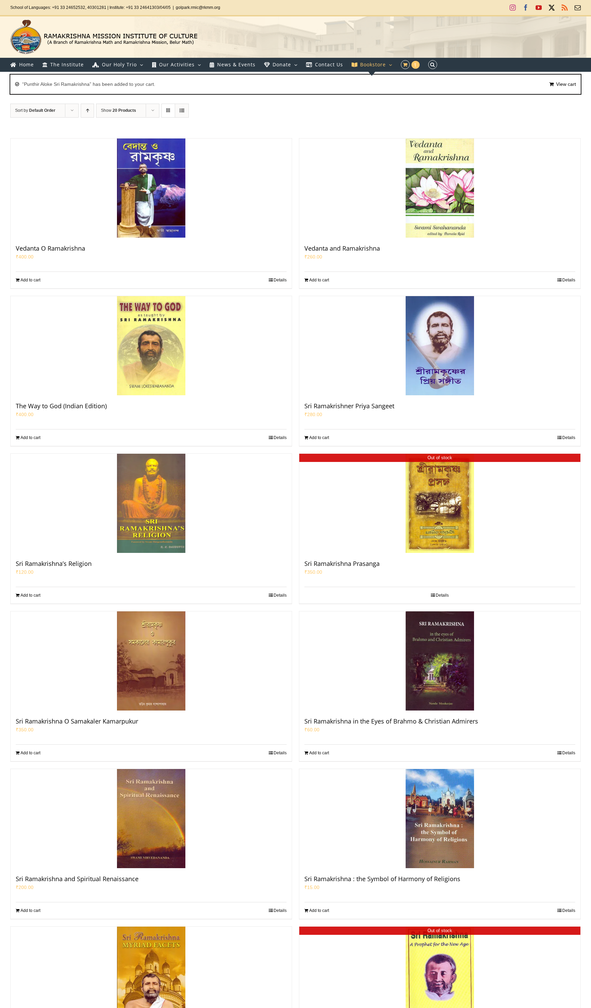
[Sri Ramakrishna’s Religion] (151, 503)
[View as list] (181, 110)
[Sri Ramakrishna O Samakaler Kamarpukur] (151, 661)
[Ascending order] (87, 111)
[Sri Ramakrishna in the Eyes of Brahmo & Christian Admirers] (439, 661)
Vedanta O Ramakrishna (50, 248)
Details (280, 280)
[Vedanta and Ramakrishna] (439, 188)
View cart (566, 84)
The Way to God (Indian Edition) (61, 406)
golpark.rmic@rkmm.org (198, 7)
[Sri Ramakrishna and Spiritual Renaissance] (151, 818)
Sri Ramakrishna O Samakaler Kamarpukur (77, 721)
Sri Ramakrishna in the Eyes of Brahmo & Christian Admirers (391, 721)
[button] (432, 64)
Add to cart (30, 280)
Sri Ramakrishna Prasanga (342, 563)
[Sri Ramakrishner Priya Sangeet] (439, 345)
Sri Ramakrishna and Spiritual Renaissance (77, 879)
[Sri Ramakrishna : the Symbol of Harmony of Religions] (439, 818)
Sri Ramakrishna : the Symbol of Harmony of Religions (382, 879)
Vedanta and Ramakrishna (342, 248)
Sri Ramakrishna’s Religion (54, 563)
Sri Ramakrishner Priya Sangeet (349, 406)
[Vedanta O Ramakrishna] (151, 188)
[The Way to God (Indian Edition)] (151, 345)
